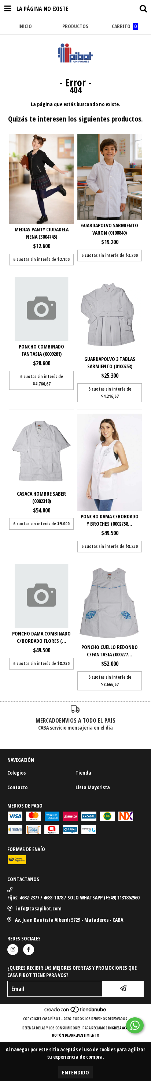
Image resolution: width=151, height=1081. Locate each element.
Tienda (83, 772)
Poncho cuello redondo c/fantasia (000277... (109, 651)
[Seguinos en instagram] (12, 949)
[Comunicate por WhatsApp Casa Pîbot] (135, 1025)
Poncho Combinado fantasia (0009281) (41, 350)
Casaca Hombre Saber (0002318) (41, 497)
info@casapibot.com (39, 908)
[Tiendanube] (76, 1011)
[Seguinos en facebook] (28, 949)
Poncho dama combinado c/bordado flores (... (41, 637)
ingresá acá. (118, 1027)
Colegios (16, 772)
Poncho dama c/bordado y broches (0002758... (110, 520)
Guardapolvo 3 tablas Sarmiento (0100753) (109, 362)
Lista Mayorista (93, 787)
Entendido (75, 1072)
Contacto (17, 787)
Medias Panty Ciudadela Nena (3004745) (42, 233)
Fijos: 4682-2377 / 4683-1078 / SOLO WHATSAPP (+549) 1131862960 (73, 897)
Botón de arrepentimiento (75, 1035)
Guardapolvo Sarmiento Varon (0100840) (109, 229)
